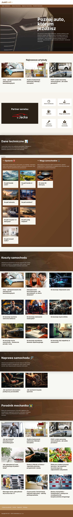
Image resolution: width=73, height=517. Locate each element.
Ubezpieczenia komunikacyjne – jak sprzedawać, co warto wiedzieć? (34, 292)
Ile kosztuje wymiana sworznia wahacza (10, 317)
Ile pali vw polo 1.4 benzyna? (10, 220)
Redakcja (25, 507)
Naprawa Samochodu (27, 5)
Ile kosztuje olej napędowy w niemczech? (60, 341)
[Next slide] (70, 65)
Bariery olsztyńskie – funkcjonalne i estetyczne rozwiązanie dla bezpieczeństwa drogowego (60, 494)
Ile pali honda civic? (8, 184)
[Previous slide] (67, 65)
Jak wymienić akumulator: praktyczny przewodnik (11, 390)
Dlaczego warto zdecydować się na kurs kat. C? (12, 492)
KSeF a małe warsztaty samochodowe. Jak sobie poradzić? (35, 81)
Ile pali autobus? (26, 202)
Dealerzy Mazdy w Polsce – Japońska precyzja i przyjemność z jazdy (36, 466)
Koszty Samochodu (16, 5)
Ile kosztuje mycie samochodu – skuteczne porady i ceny (11, 342)
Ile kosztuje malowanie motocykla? (34, 317)
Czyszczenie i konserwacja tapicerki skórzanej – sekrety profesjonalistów (36, 493)
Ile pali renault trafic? (9, 240)
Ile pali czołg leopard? (25, 220)
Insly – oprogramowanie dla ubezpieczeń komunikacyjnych (12, 291)
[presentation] (12, 70)
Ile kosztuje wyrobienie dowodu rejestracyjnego (35, 341)
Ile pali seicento (9, 202)
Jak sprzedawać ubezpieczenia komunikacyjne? (8, 440)
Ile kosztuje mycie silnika (59, 317)
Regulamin (19, 507)
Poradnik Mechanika (37, 5)
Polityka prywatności (6, 507)
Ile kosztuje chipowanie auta (60, 290)
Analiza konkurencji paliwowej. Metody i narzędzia (9, 81)
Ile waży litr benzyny (43, 184)
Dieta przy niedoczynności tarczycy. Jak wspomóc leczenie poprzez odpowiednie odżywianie (60, 467)
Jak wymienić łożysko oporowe (34, 390)
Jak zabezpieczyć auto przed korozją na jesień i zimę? (59, 81)
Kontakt (14, 507)
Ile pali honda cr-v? (27, 184)
